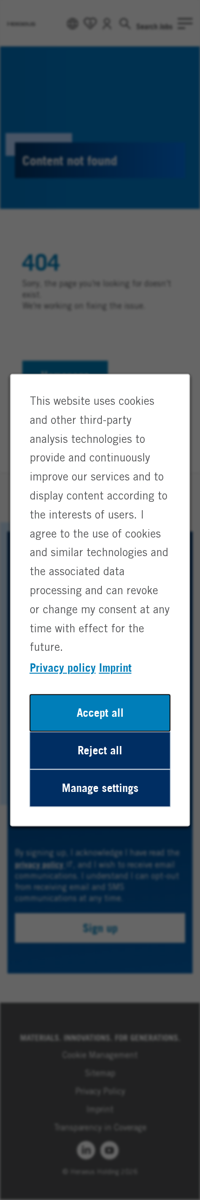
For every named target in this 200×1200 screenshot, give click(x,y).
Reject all (100, 750)
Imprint (115, 667)
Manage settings (100, 787)
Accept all (100, 712)
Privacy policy (63, 667)
